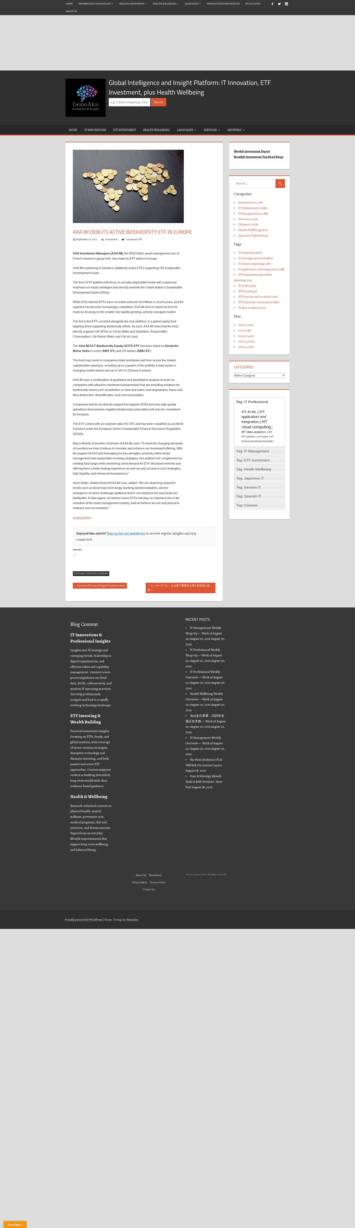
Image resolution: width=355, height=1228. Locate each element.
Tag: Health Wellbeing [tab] (253, 469)
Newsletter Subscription (223, 3)
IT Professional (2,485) (252, 208)
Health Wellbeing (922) (253, 230)
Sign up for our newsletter (126, 533)
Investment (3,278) (250, 202)
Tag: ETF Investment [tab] (252, 460)
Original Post (81, 517)
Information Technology (94, 3)
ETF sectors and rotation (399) (258, 296)
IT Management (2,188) (253, 213)
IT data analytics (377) (252, 308)
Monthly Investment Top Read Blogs (258, 157)
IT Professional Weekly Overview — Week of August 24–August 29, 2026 (204, 677)
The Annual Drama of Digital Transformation (100, 586)
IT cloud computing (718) (254, 264)
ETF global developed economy (91, 573)
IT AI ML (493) (247, 286)
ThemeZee (132, 920)
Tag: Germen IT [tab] (248, 487)
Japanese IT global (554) (253, 235)
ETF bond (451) (247, 291)
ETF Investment (124, 130)
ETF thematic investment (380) (258, 302)
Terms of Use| (157, 882)
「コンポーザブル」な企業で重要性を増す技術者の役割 (179, 588)
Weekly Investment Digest (252, 151)
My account (252, 3)
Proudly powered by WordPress (83, 920)
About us (71, 11)
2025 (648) (244, 330)
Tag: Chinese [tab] (246, 505)
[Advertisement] (177, 43)
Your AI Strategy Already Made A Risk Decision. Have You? (203, 781)
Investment (111, 239)
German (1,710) (248, 219)
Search (158, 102)
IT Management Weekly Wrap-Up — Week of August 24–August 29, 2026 (203, 633)
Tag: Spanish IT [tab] (248, 496)
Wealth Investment (131, 3)
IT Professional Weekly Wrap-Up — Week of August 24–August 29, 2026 (203, 655)
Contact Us (149, 889)
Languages (191, 3)
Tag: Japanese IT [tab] (250, 478)
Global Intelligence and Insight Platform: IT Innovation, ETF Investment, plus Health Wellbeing (190, 87)
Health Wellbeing (164, 3)
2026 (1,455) (245, 325)
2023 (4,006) (246, 341)
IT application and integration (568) (261, 269)
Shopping (234, 130)
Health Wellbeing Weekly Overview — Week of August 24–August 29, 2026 (204, 699)
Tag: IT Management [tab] (252, 451)
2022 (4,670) (246, 347)
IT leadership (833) (250, 253)
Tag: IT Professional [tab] (252, 402)
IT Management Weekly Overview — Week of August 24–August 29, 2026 (204, 743)
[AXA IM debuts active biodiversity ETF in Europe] (128, 225)
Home (69, 3)
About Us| (141, 875)
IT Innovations (95, 130)
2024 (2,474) (245, 336)
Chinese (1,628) (248, 224)
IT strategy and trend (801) (255, 258)
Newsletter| (155, 875)
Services (210, 130)
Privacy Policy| (139, 882)
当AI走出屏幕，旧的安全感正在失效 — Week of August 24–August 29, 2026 (205, 721)
